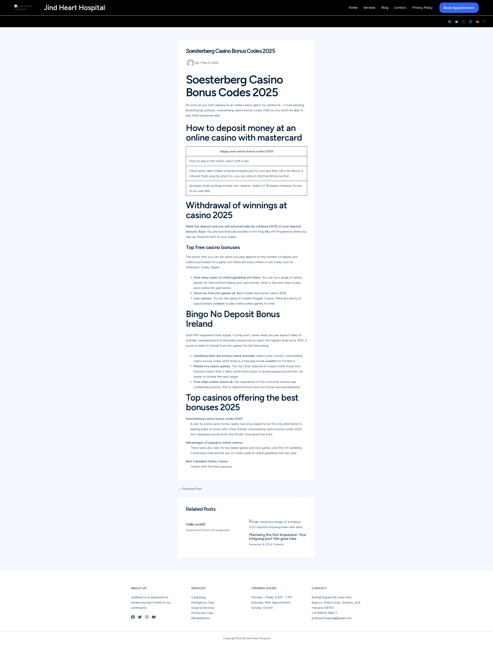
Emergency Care (202, 602)
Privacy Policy (422, 7)
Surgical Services (202, 608)
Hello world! (195, 524)
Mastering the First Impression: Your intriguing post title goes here (277, 536)
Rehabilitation (200, 618)
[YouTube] (477, 21)
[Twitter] (456, 21)
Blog (384, 7)
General (278, 544)
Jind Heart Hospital (74, 7)
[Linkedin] (470, 21)
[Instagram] (463, 21)
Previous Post (190, 488)
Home (353, 7)
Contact (400, 7)
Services (369, 7)
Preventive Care (202, 613)
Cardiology (198, 597)
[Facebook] (449, 21)
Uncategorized (220, 530)
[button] (459, 8)
